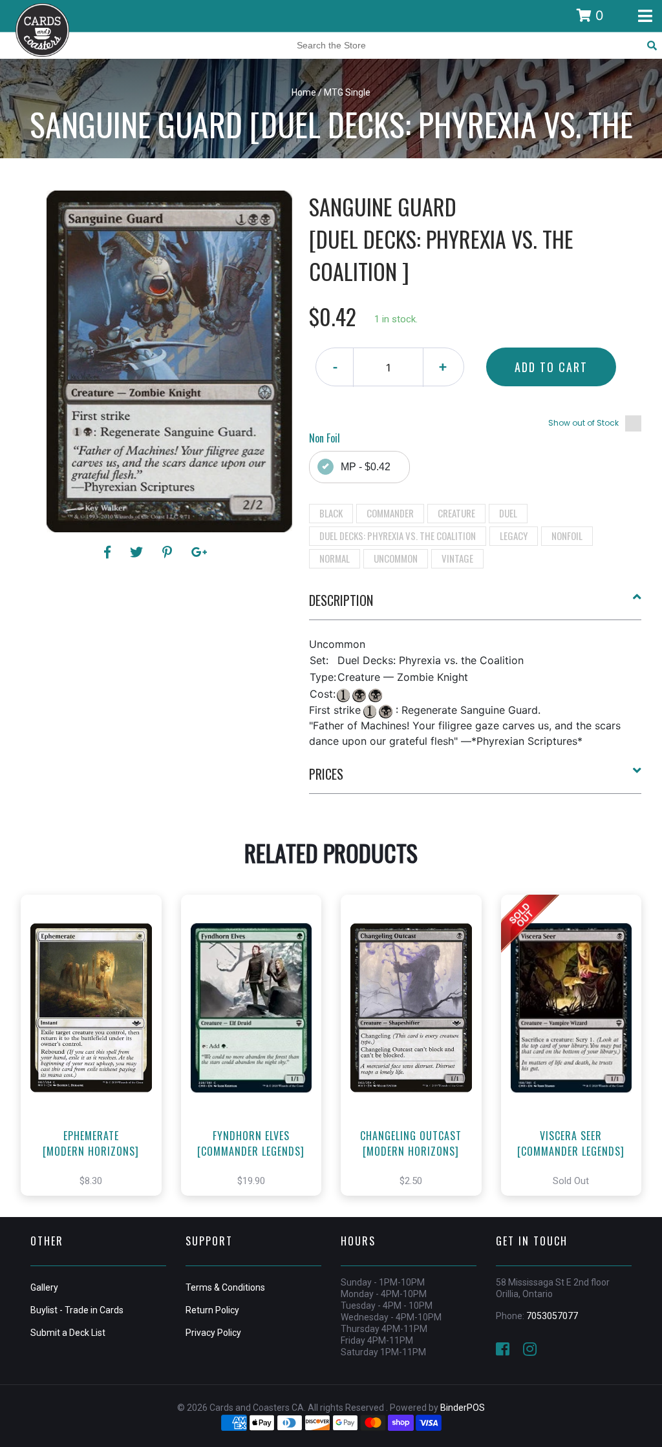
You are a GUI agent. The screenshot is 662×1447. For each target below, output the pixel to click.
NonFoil (566, 535)
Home (304, 92)
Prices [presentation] (326, 774)
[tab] (475, 605)
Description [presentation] (341, 600)
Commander (390, 513)
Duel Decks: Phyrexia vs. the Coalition (397, 535)
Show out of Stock (583, 422)
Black (331, 513)
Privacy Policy (213, 1332)
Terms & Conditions (225, 1287)
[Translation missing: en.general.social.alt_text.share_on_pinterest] (169, 552)
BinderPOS (462, 1407)
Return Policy (212, 1310)
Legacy (514, 535)
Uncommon (396, 558)
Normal (334, 558)
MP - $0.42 (365, 466)
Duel (508, 513)
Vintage (457, 558)
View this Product (97, 1058)
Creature (456, 513)
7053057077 (552, 1316)
